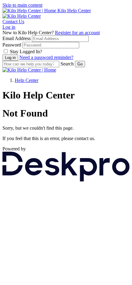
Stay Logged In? (26, 51)
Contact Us (13, 21)
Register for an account (77, 32)
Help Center (26, 80)
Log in (8, 27)
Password (11, 44)
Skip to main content (22, 5)
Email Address (16, 38)
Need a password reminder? (46, 57)
